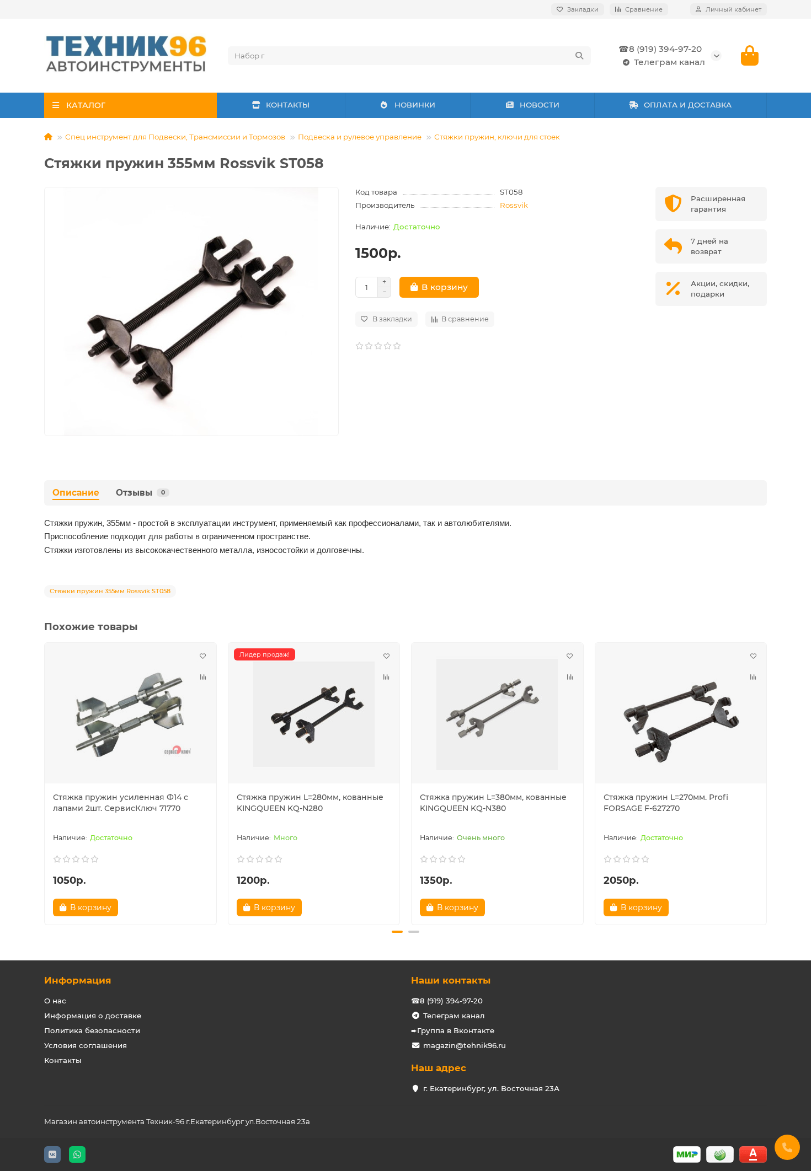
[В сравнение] (203, 677)
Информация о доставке (92, 1015)
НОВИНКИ (414, 104)
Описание (75, 492)
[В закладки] (203, 656)
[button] (45, 781)
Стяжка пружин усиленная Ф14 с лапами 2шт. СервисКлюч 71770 (120, 802)
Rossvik (514, 205)
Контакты (63, 1060)
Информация (77, 980)
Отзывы (140, 492)
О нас (55, 1000)
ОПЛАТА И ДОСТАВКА (688, 104)
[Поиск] (579, 56)
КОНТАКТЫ (288, 104)
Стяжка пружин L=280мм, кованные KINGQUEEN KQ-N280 (310, 802)
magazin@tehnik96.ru (464, 1045)
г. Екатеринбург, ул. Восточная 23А (491, 1088)
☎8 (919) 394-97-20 (660, 49)
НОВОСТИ (539, 104)
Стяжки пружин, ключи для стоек (497, 136)
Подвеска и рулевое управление (359, 136)
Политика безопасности (92, 1030)
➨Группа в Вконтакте (452, 1030)
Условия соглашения (85, 1045)
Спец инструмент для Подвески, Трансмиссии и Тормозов (175, 136)
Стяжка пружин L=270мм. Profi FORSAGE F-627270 (666, 802)
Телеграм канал (669, 62)
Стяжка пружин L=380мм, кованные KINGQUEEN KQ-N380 (493, 802)
